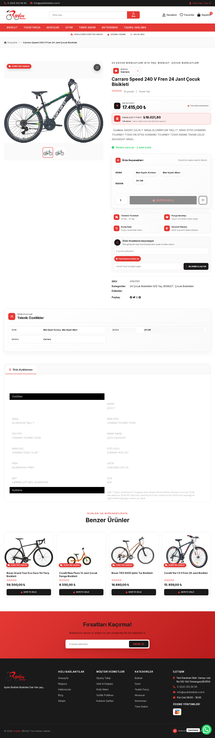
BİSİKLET (12, 27)
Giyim (138, 683)
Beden (119, 183)
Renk (119, 172)
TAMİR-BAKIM (87, 27)
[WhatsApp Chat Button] (207, 730)
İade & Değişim (104, 683)
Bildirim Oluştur (197, 266)
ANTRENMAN (110, 27)
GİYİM (69, 27)
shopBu (17, 731)
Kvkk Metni (102, 689)
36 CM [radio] (139, 180)
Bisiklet (138, 678)
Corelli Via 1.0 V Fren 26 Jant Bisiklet (186, 573)
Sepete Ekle (165, 200)
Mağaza (62, 683)
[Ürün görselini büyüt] (53, 110)
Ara (133, 16)
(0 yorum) (129, 91)
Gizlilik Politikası (105, 695)
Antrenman (140, 700)
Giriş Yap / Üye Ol (201, 3)
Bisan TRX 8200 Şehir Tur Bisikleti (132, 573)
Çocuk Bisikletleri (185, 63)
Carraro (47, 339)
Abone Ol (138, 644)
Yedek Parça (142, 689)
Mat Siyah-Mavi (69, 330)
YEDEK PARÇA (32, 27)
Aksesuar (140, 695)
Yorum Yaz (144, 91)
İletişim (62, 700)
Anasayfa (12, 42)
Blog (60, 695)
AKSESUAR (53, 27)
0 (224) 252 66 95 (187, 686)
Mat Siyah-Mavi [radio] (171, 172)
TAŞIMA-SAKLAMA (135, 27)
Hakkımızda (64, 689)
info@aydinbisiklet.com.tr (191, 692)
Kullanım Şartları (105, 700)
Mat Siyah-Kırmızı (52, 330)
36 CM (147, 330)
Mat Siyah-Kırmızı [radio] (146, 172)
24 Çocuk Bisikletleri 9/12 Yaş (134, 63)
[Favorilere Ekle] (203, 200)
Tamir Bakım (141, 706)
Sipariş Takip (103, 678)
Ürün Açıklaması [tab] (23, 369)
